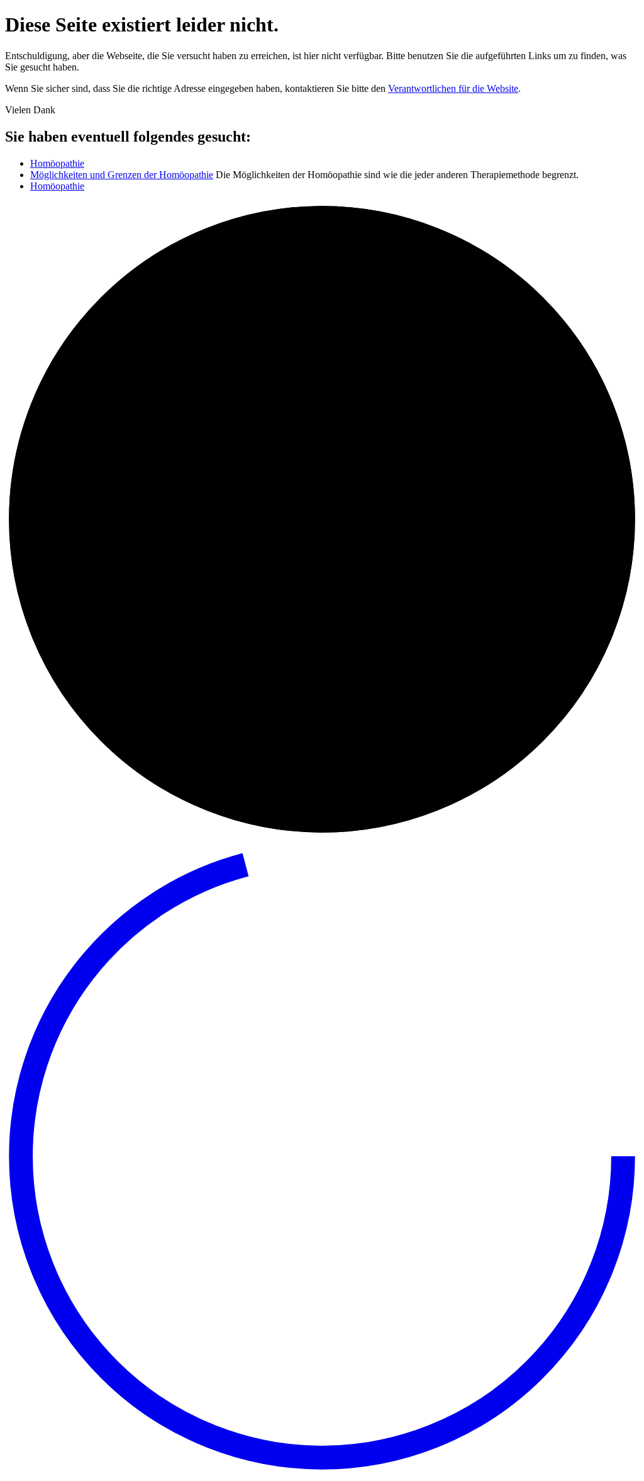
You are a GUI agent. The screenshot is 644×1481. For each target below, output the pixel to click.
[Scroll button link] (322, 1470)
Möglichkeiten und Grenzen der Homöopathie (121, 174)
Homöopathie (57, 163)
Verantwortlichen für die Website (453, 88)
